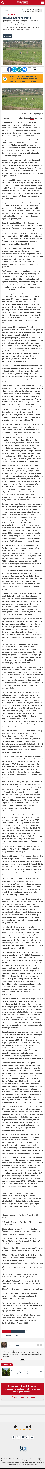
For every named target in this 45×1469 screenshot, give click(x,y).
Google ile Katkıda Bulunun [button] (24, 1397)
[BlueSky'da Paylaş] (24, 69)
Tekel (32, 118)
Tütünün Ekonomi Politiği (17, 17)
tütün (27, 122)
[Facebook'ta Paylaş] (9, 69)
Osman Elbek (14, 1345)
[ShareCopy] (30, 69)
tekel (16, 1335)
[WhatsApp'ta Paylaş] (19, 69)
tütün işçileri (7, 1335)
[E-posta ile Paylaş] (35, 69)
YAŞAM (6, 10)
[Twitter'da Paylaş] (14, 69)
